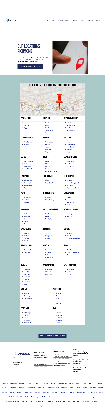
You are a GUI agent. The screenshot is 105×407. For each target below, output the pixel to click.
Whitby (58, 293)
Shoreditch (64, 392)
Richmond (59, 296)
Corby (47, 216)
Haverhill (48, 252)
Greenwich (46, 392)
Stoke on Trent (28, 250)
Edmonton (37, 392)
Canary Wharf (32, 406)
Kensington (92, 397)
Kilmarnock (28, 323)
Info (53, 20)
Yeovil (69, 236)
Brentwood (48, 169)
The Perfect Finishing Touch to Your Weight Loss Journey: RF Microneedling (82, 367)
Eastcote (11, 397)
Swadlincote (71, 147)
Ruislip (36, 397)
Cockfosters (28, 392)
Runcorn (48, 149)
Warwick (48, 272)
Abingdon (27, 238)
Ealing (26, 224)
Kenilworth (48, 274)
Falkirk (26, 315)
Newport (48, 238)
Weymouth (27, 166)
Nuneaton (48, 269)
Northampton (49, 214)
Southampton (28, 180)
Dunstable (27, 125)
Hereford (48, 180)
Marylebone (73, 406)
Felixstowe (48, 255)
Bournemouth (28, 161)
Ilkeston (69, 149)
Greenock (27, 320)
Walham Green (92, 392)
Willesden (41, 387)
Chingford (41, 406)
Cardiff (58, 313)
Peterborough (28, 142)
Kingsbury (99, 383)
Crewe (47, 147)
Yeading (19, 392)
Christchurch (28, 169)
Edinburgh (27, 313)
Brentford (27, 216)
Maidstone (27, 197)
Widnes (47, 152)
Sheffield (59, 303)
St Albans (70, 185)
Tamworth (27, 252)
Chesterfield (71, 144)
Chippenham (28, 298)
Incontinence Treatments (63, 20)
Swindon (27, 293)
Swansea (59, 315)
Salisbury (27, 296)
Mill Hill (71, 383)
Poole (26, 164)
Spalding (69, 205)
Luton (26, 123)
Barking (5, 383)
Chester (47, 144)
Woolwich (55, 392)
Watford (69, 180)
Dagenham (30, 383)
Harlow (47, 166)
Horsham (27, 282)
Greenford (93, 387)
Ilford (31, 401)
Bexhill (26, 284)
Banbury (26, 236)
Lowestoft (48, 250)
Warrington (49, 142)
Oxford (26, 233)
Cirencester (70, 166)
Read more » (76, 357)
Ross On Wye (49, 183)
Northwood (28, 397)
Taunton (69, 233)
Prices (82, 20)
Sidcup (84, 383)
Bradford (59, 298)
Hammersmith (81, 392)
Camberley (70, 255)
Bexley (78, 383)
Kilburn (91, 383)
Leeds (58, 301)
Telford (47, 233)
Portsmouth (27, 183)
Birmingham (70, 269)
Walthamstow (63, 406)
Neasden (4, 387)
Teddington (85, 401)
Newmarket (49, 257)
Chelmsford (49, 164)
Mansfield (70, 216)
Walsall (69, 274)
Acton (26, 219)
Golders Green (62, 383)
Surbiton (24, 401)
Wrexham (59, 318)
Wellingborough (50, 219)
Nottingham (70, 214)
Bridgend (59, 320)
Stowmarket (49, 260)
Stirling (26, 318)
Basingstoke (28, 185)
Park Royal (13, 387)
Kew (69, 401)
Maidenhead (49, 133)
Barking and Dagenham (17, 383)
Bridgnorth (48, 236)
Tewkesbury (70, 164)
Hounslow (68, 397)
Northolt (4, 392)
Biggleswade (28, 128)
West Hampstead (61, 387)
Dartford (26, 200)
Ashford (26, 202)
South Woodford (40, 401)
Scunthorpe (70, 202)
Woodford (51, 401)
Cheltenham (70, 161)
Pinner (101, 392)
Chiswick (27, 221)
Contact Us (90, 20)
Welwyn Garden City (73, 188)
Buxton (69, 152)
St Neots (27, 144)
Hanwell (100, 387)
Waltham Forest (51, 406)
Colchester (48, 161)
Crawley (26, 272)
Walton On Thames (73, 252)
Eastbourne (27, 277)
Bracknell (48, 128)
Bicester (26, 241)
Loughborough (50, 200)
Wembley (21, 387)
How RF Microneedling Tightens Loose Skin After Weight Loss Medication (81, 353)
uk (47, 380)
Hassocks (27, 269)
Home (48, 20)
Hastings (26, 279)
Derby (69, 142)
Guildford (70, 250)
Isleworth (76, 397)
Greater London (53, 380)
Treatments (74, 20)
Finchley (53, 383)
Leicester (48, 197)
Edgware (45, 383)
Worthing (27, 274)
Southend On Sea (51, 171)
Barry (58, 323)
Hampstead (50, 387)
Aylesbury (70, 123)
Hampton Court (60, 401)
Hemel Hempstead (73, 183)
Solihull (69, 272)
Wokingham (49, 130)
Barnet (38, 383)
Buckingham (71, 125)
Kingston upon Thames (12, 401)
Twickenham (95, 401)
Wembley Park (31, 387)
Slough (47, 125)
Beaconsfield (71, 130)
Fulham (72, 392)
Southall (12, 392)
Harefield (19, 397)
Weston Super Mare (73, 238)
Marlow (69, 128)
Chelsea (84, 397)
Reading (48, 123)
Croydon (71, 387)
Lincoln (69, 197)
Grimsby (69, 200)
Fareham (26, 188)
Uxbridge (43, 397)
